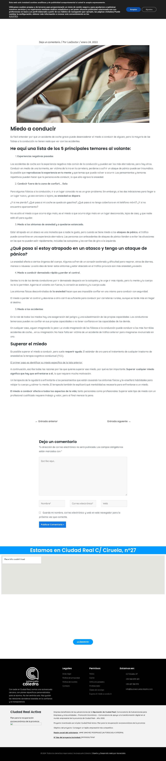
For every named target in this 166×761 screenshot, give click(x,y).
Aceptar (133, 9)
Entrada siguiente (119, 421)
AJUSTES (13, 16)
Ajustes (149, 9)
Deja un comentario (49, 42)
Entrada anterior (46, 421)
